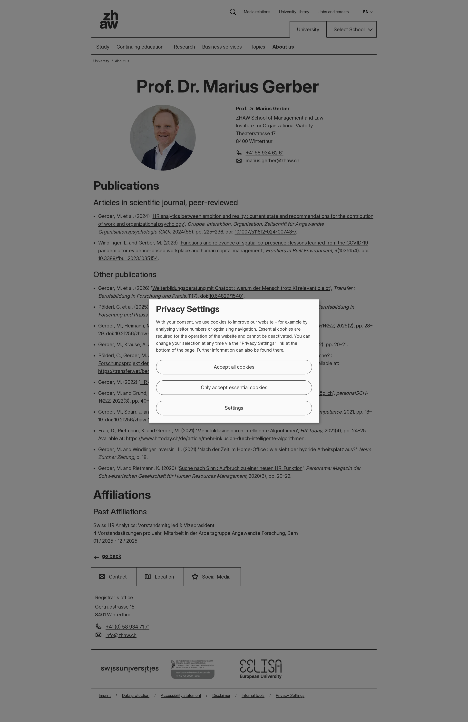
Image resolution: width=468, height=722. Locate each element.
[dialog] (234, 361)
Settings (234, 408)
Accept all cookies (234, 367)
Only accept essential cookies (234, 387)
